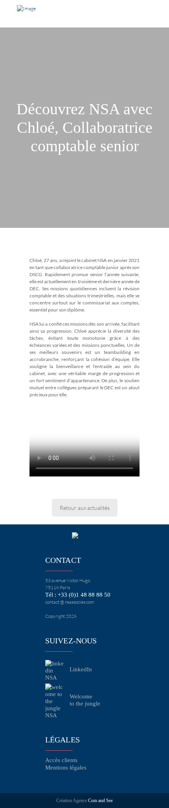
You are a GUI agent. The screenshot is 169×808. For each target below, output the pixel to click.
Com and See (100, 800)
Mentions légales (65, 767)
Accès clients (61, 760)
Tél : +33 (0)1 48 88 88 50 (77, 595)
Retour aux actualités (85, 507)
